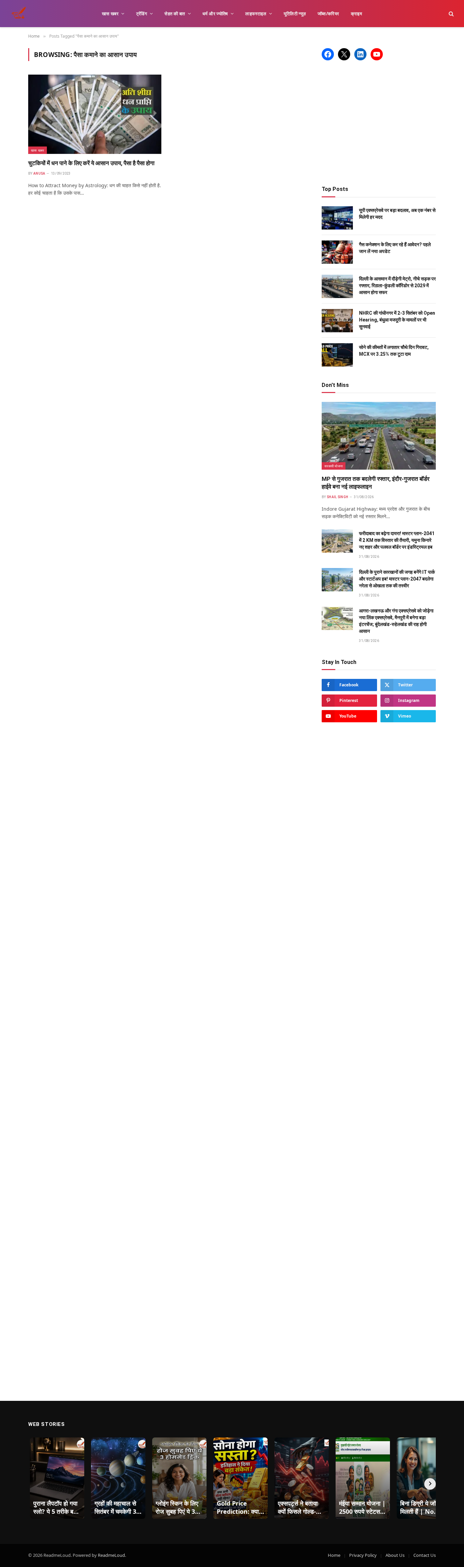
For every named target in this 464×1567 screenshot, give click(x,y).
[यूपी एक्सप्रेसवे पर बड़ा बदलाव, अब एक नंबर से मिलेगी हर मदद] (337, 218)
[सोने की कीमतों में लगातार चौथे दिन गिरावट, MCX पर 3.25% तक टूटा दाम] (337, 355)
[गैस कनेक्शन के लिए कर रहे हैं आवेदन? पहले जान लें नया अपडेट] (337, 252)
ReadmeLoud (111, 1555)
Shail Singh (337, 497)
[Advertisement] (379, 123)
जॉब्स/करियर (328, 14)
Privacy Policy (363, 1555)
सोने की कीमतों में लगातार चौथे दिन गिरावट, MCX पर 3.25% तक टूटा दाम (394, 351)
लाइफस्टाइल (255, 14)
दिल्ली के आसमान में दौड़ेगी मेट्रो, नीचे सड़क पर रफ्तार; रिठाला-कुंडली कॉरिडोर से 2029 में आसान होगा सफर (397, 285)
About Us (395, 1555)
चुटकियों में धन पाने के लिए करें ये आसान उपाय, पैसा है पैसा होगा (91, 163)
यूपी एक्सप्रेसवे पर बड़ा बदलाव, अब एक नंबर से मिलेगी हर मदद (397, 214)
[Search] (450, 13)
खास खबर (110, 14)
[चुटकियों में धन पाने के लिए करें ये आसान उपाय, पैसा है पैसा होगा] (94, 114)
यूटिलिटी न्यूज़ (295, 14)
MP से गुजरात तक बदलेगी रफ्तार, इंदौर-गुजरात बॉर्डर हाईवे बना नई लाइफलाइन (375, 482)
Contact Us (424, 1555)
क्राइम (356, 14)
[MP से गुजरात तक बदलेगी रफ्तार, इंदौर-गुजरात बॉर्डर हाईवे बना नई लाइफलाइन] (379, 436)
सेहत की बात (174, 14)
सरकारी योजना (333, 466)
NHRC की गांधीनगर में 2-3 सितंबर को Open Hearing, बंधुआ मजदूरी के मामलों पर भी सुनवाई (397, 319)
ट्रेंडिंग (141, 14)
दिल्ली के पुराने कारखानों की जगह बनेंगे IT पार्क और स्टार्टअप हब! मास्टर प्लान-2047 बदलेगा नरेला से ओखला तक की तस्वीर (397, 578)
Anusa (39, 173)
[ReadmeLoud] (20, 13)
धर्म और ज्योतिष (215, 14)
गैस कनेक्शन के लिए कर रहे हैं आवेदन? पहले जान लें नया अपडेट (395, 248)
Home (334, 1555)
